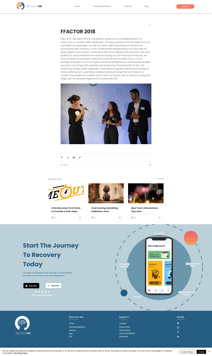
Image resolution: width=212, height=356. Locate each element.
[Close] (209, 352)
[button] (185, 6)
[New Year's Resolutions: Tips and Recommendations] (146, 193)
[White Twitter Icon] (178, 323)
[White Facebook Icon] (178, 332)
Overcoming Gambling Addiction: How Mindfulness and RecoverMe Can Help (104, 209)
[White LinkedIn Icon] (178, 336)
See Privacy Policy (21, 353)
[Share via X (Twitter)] (68, 157)
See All (161, 178)
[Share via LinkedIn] (74, 157)
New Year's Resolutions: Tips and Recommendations (144, 209)
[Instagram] (178, 327)
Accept (201, 352)
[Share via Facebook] (62, 157)
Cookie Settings (187, 352)
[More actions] (149, 24)
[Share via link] (80, 157)
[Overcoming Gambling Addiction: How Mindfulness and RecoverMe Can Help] (106, 193)
